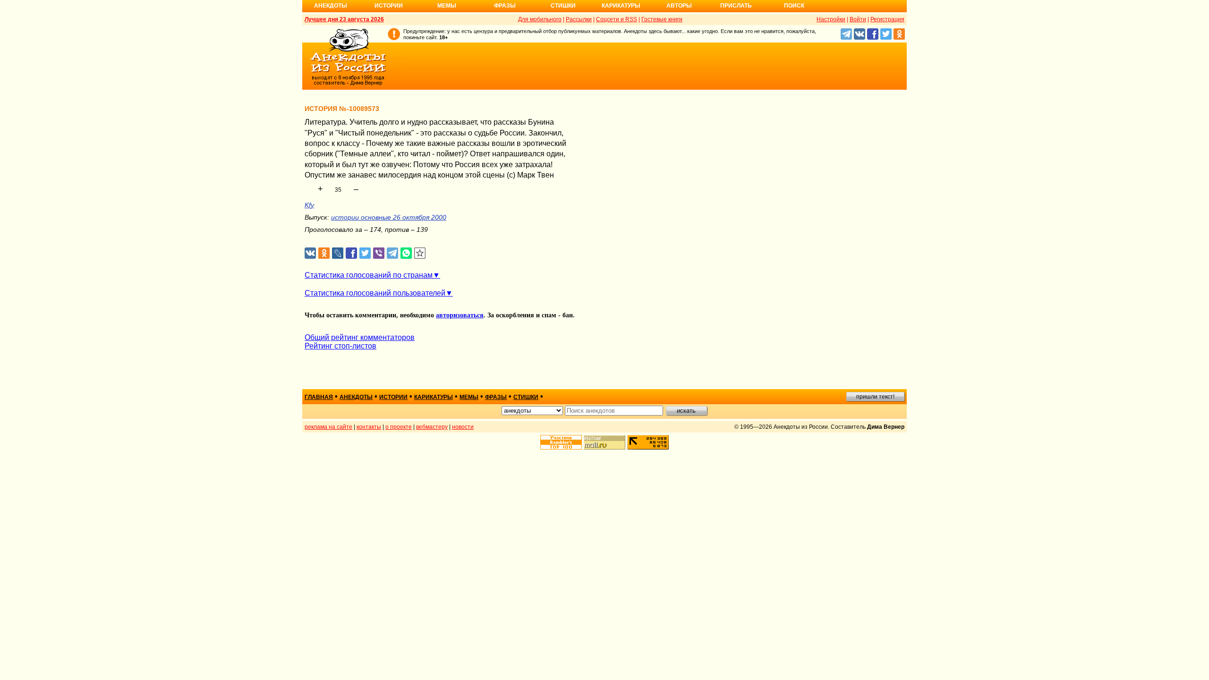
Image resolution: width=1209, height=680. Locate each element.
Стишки (563, 5)
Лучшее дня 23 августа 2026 (344, 19)
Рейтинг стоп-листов (340, 346)
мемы (469, 397)
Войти (858, 19)
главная (319, 397)
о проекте (398, 427)
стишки (525, 397)
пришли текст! (875, 396)
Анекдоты (330, 5)
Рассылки (579, 19)
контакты (369, 427)
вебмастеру (432, 427)
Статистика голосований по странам (369, 275)
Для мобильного (540, 19)
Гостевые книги (661, 19)
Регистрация (887, 19)
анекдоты (356, 397)
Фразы (505, 5)
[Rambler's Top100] (561, 442)
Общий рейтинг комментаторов (360, 337)
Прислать (736, 5)
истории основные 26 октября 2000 (388, 217)
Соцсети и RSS (616, 19)
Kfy (309, 205)
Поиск (794, 5)
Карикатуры (621, 5)
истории (393, 397)
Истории (389, 5)
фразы (496, 397)
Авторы (679, 5)
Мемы (446, 5)
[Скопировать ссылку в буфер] (420, 253)
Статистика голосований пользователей (375, 293)
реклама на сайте (328, 427)
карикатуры (433, 397)
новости (463, 427)
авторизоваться (460, 315)
